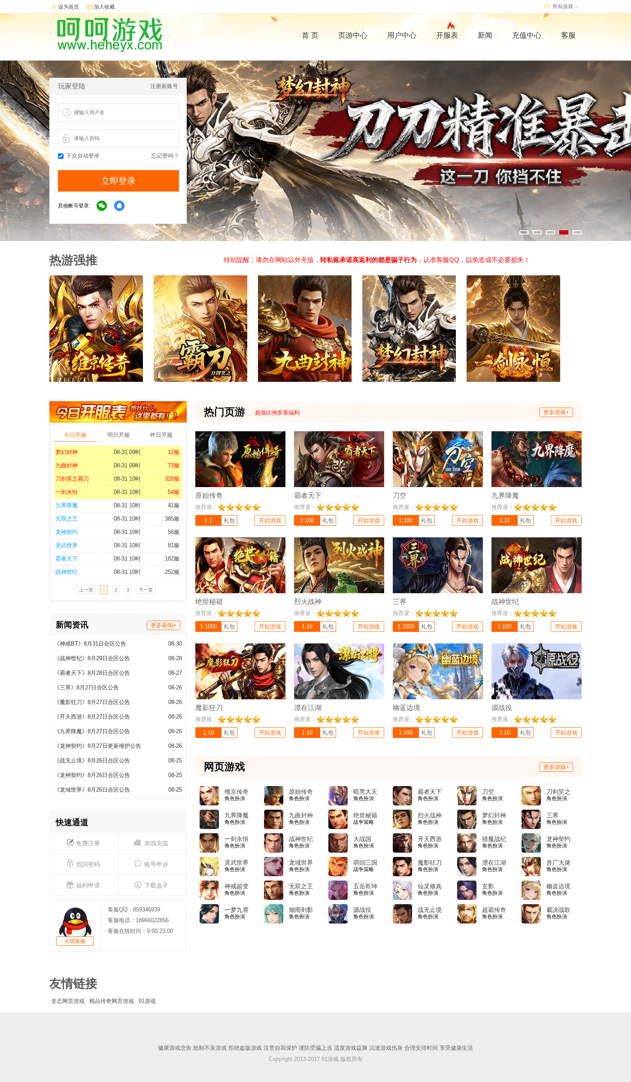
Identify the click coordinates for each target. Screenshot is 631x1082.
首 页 (310, 35)
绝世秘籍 (365, 815)
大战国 (362, 838)
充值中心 (526, 35)
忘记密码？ (165, 155)
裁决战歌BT (558, 910)
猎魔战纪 (494, 838)
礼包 (229, 520)
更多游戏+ (556, 412)
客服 (568, 35)
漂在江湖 (494, 862)
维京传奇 (236, 791)
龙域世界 (301, 862)
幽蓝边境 (558, 886)
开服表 (447, 35)
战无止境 (430, 909)
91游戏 (147, 1001)
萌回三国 (365, 862)
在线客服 (75, 941)
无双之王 (66, 518)
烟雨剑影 (301, 909)
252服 (172, 572)
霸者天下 (66, 558)
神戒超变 (236, 886)
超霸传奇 (494, 909)
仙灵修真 (430, 886)
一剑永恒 (66, 492)
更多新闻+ (163, 625)
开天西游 (430, 838)
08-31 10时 (127, 478)
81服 (173, 545)
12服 (173, 452)
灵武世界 (66, 545)
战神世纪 (66, 572)
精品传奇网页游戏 (111, 1001)
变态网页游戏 (68, 1001)
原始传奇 (301, 791)
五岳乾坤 (365, 886)
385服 (172, 518)
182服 (172, 558)
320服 (172, 478)
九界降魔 (66, 505)
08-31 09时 (127, 452)
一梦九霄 (236, 909)
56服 (173, 532)
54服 (173, 492)
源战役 (362, 909)
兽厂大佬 (558, 862)
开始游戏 (270, 520)
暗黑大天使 (365, 792)
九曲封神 (66, 465)
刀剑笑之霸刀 (72, 478)
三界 (552, 815)
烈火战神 (430, 815)
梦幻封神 (66, 452)
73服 (173, 465)
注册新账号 (164, 86)
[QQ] (119, 206)
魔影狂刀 (430, 862)
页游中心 (352, 35)
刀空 (488, 791)
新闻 (485, 35)
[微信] (102, 206)
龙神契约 (66, 532)
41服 (173, 505)
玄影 (488, 886)
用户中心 (401, 35)
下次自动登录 (83, 155)
